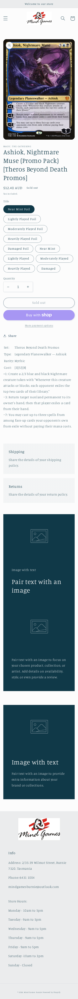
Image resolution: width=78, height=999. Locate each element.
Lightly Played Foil (22, 219)
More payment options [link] (39, 325)
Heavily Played (19, 268)
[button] (5, 18)
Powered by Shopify (52, 992)
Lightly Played (19, 258)
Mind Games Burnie (33, 992)
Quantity (9, 278)
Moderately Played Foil (25, 229)
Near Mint (47, 248)
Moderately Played (54, 258)
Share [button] (12, 335)
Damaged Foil (18, 248)
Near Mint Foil (19, 209)
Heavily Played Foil (22, 238)
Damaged (48, 268)
